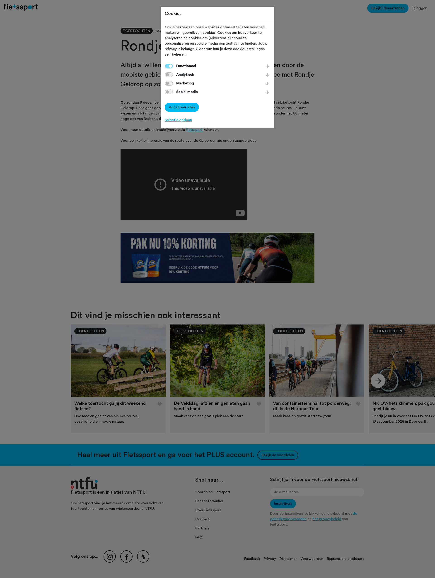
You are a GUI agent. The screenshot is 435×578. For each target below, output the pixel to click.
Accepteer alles (182, 107)
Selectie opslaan (178, 120)
